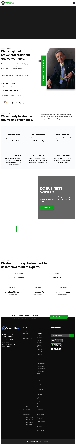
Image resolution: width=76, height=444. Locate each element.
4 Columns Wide (28, 417)
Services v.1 (27, 333)
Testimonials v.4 (41, 371)
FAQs (38, 380)
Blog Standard (40, 417)
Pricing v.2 (39, 378)
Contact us (40, 383)
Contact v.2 (40, 387)
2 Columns (27, 409)
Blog (38, 406)
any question (10, 95)
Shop (38, 397)
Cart (38, 404)
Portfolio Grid (27, 408)
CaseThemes (45, 441)
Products (39, 399)
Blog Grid (39, 408)
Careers (39, 359)
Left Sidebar (40, 409)
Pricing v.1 (39, 375)
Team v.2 (39, 349)
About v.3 (40, 340)
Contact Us (40, 389)
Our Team (39, 345)
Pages (39, 332)
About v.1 (39, 335)
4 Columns (27, 414)
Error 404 (39, 394)
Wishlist (39, 401)
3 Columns (27, 412)
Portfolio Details (28, 424)
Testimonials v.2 (41, 366)
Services (26, 332)
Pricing (38, 373)
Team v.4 (39, 354)
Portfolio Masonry (28, 419)
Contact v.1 (40, 384)
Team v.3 (39, 352)
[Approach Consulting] (7, 3)
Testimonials (40, 362)
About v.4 (39, 342)
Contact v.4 (40, 392)
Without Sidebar (41, 412)
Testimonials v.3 (41, 368)
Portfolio (26, 406)
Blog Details (40, 426)
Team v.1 (39, 347)
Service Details (28, 338)
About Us (39, 337)
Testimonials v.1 (41, 363)
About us (40, 333)
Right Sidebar (40, 414)
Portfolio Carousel (28, 422)
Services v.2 (27, 336)
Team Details (40, 357)
